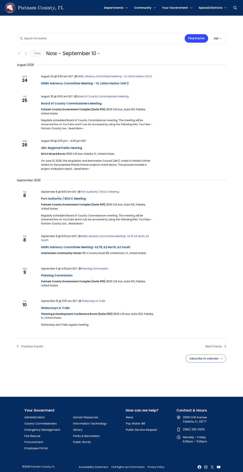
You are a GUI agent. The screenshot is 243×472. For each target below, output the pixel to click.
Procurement (33, 442)
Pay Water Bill (135, 423)
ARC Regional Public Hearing (61, 148)
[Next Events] (26, 53)
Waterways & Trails (55, 308)
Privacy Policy (156, 467)
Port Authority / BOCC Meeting (63, 199)
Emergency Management (42, 430)
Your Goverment (39, 410)
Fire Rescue (32, 436)
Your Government (175, 8)
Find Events (196, 38)
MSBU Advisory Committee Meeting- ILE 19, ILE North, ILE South (85, 247)
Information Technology (90, 423)
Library (78, 430)
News (129, 417)
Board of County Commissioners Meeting (71, 103)
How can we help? (142, 410)
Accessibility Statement (93, 467)
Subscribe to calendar (204, 358)
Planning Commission (57, 275)
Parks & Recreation (86, 436)
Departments (113, 8)
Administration (34, 417)
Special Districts (210, 8)
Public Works (82, 442)
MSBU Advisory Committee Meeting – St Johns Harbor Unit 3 (85, 83)
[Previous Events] (19, 53)
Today (37, 53)
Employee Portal (36, 448)
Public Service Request (141, 430)
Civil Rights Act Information (128, 467)
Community (142, 8)
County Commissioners (40, 423)
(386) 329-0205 (194, 429)
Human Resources (85, 417)
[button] (235, 8)
